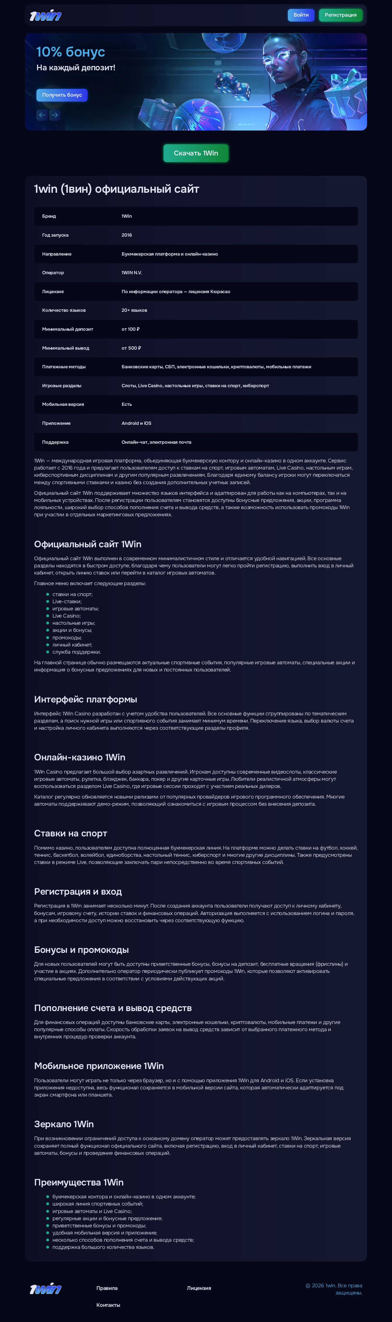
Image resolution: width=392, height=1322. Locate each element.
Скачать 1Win (196, 153)
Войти (301, 15)
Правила (107, 1288)
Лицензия (199, 1288)
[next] (55, 115)
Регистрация (341, 15)
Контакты (108, 1305)
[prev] (42, 115)
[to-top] (347, 1305)
